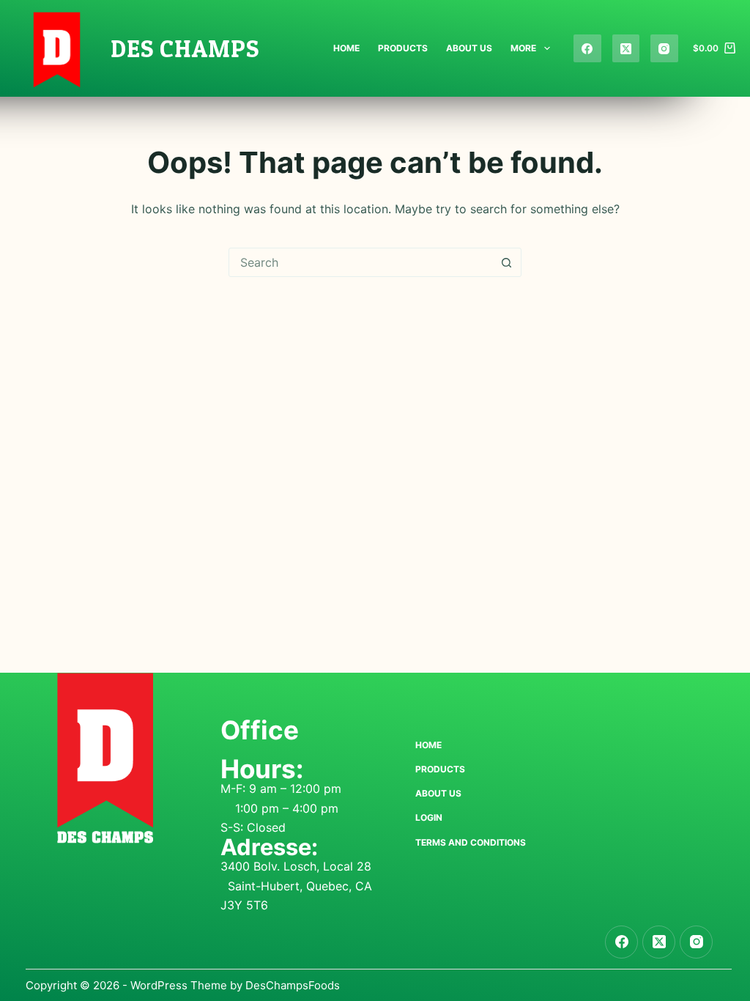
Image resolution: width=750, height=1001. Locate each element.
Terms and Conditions (470, 842)
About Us (469, 48)
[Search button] (506, 262)
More (523, 48)
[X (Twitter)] (626, 48)
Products (403, 48)
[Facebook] (587, 48)
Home (346, 48)
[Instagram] (664, 48)
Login (428, 817)
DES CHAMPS (185, 48)
